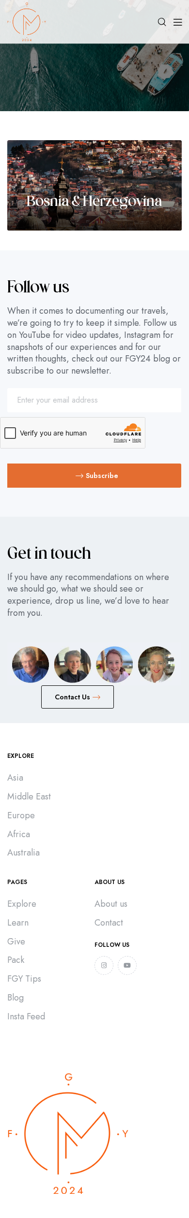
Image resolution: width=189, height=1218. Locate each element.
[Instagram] (103, 965)
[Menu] (177, 21)
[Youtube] (127, 965)
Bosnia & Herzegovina (94, 202)
